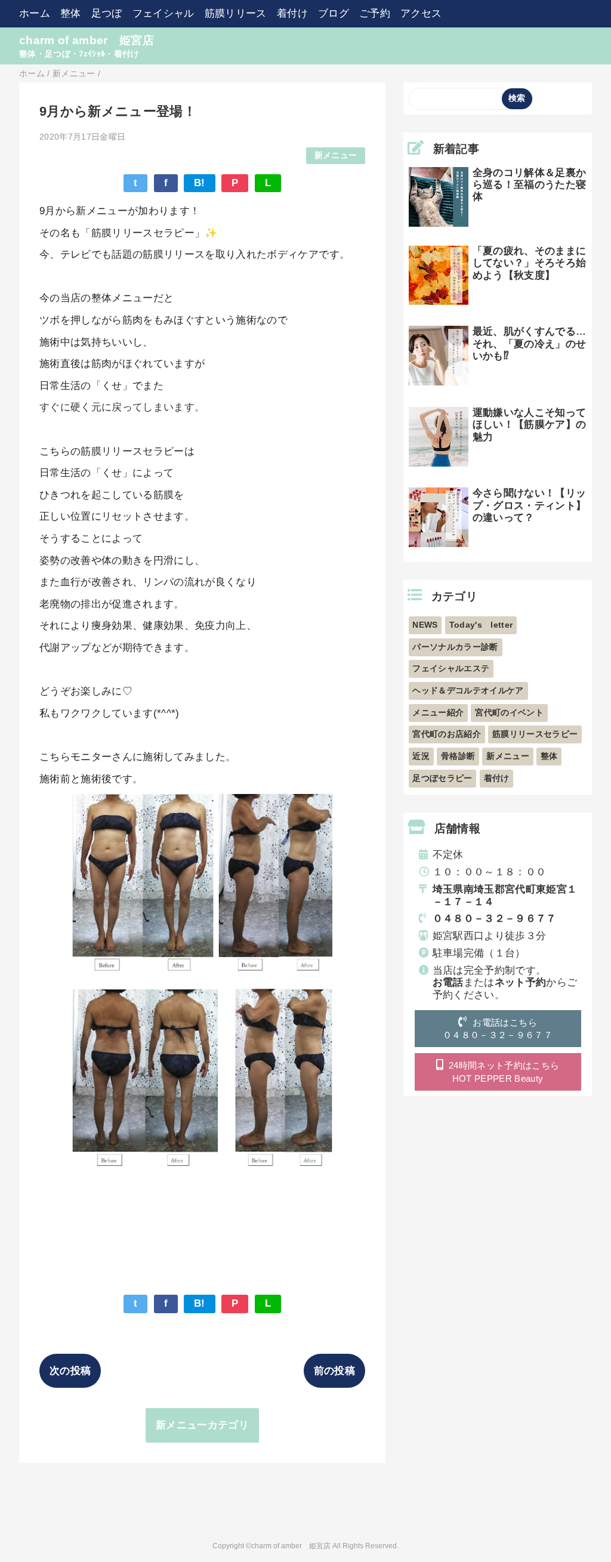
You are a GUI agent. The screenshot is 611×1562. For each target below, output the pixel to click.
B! (199, 183)
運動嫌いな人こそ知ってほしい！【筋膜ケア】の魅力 (530, 425)
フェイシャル (163, 13)
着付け (292, 13)
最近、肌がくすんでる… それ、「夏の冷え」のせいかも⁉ (535, 344)
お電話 (448, 982)
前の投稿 (334, 1370)
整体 (70, 13)
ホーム (34, 13)
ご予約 (374, 13)
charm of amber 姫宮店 (86, 40)
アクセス (421, 13)
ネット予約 (521, 982)
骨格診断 (458, 756)
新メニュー (335, 155)
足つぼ (106, 13)
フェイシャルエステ (450, 668)
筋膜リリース (236, 13)
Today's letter (481, 625)
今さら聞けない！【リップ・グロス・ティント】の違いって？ (530, 505)
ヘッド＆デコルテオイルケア (467, 690)
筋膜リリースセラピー (535, 734)
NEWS (424, 625)
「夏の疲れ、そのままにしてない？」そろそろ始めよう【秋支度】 (530, 263)
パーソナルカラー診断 (455, 647)
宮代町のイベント (509, 712)
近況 (421, 756)
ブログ (333, 13)
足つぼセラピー (442, 778)
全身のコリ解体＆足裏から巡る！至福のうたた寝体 (530, 185)
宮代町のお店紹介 (446, 734)
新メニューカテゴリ (202, 1425)
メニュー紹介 (438, 712)
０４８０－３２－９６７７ (495, 918)
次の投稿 (70, 1370)
